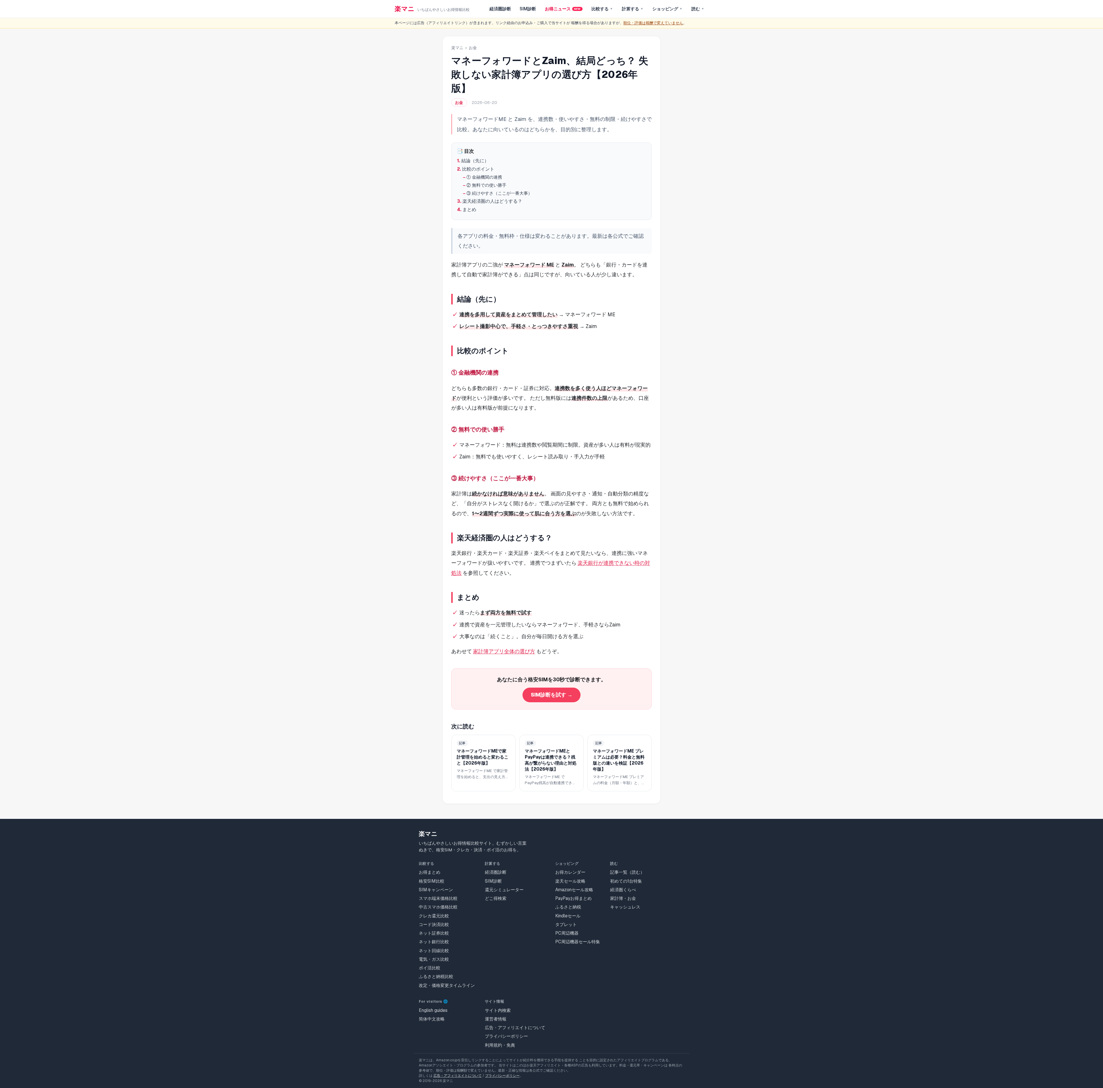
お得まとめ (429, 872)
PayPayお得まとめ (573, 898)
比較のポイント (478, 169)
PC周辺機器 (567, 933)
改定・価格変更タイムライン (447, 985)
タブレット (566, 924)
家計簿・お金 (623, 898)
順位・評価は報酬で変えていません (653, 22)
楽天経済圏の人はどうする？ (492, 201)
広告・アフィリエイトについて (515, 1028)
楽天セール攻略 (570, 881)
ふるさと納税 (568, 907)
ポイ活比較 (429, 968)
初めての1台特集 (626, 881)
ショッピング (667, 9)
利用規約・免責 (500, 1045)
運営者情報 (495, 1019)
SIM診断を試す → (551, 694)
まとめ (469, 210)
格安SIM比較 (431, 881)
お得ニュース (563, 9)
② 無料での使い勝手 (486, 185)
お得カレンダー (570, 872)
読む (697, 9)
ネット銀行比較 (434, 942)
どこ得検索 (495, 898)
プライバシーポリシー (506, 1036)
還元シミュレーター (504, 890)
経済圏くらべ (623, 890)
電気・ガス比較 (434, 959)
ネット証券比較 (434, 933)
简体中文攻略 (432, 1019)
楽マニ (457, 47)
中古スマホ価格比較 (438, 907)
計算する (632, 9)
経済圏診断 (500, 9)
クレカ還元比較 (434, 916)
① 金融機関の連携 (484, 177)
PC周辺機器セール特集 (577, 942)
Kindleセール (568, 916)
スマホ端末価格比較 (438, 898)
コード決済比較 (434, 924)
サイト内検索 (498, 1010)
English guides (433, 1010)
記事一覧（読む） (627, 872)
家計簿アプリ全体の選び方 (504, 651)
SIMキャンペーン (436, 890)
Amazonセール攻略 (574, 890)
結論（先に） (475, 161)
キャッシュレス (625, 907)
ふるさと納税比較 (436, 976)
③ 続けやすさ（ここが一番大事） (499, 193)
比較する (602, 9)
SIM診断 (528, 9)
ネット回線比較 (434, 951)
